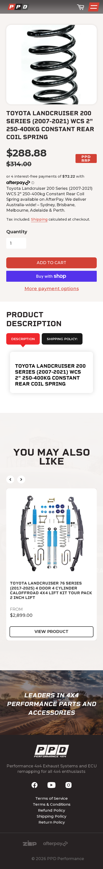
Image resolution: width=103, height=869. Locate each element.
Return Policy (51, 822)
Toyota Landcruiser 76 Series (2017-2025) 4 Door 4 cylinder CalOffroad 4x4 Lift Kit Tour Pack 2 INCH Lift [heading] (51, 590)
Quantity (16, 232)
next (21, 479)
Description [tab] (23, 339)
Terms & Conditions (51, 804)
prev (10, 479)
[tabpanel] (51, 372)
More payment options (51, 288)
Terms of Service (51, 798)
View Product (51, 631)
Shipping (39, 219)
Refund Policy (51, 810)
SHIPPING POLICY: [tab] (62, 339)
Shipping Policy (51, 816)
